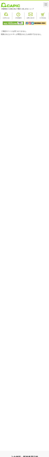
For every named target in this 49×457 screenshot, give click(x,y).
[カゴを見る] (43, 19)
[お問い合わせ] (30, 19)
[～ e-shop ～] (10, 6)
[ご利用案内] (18, 19)
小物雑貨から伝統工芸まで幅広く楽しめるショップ (17, 9)
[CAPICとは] (6, 19)
